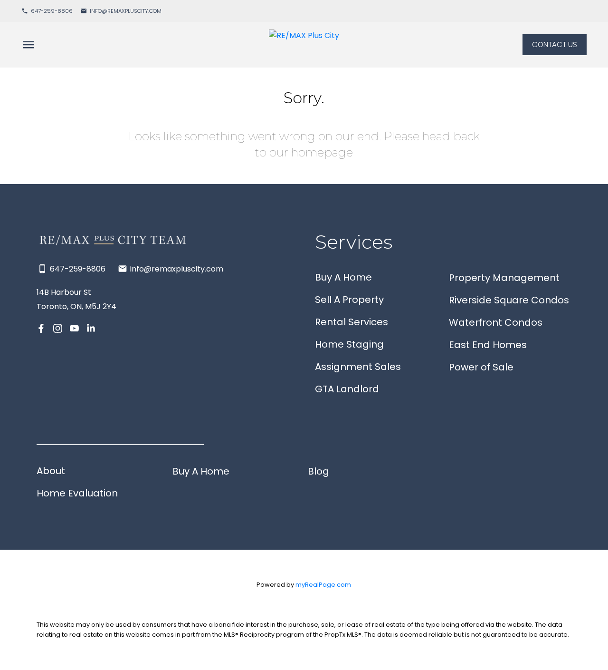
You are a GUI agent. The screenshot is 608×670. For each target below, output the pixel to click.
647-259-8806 (52, 11)
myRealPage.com (323, 585)
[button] (47, 11)
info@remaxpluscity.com (126, 11)
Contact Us (554, 44)
